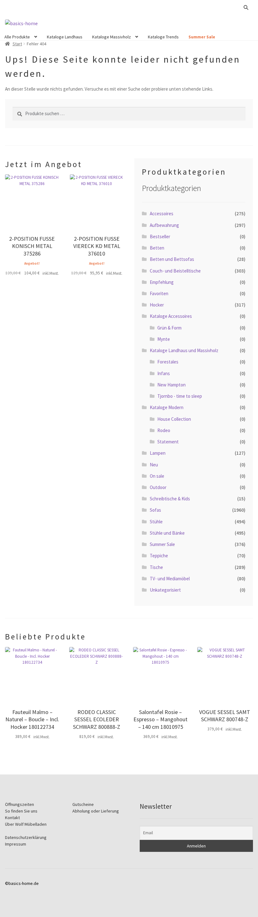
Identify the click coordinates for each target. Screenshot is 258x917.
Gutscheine (83, 804)
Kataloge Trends (163, 37)
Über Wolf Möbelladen (26, 824)
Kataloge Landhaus (64, 37)
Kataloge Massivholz (111, 37)
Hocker (157, 305)
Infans (163, 373)
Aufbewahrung (164, 225)
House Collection (174, 419)
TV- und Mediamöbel (170, 579)
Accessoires (161, 214)
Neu (154, 465)
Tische (156, 567)
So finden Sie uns (21, 811)
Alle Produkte (17, 37)
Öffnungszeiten (19, 804)
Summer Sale (201, 37)
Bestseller (160, 236)
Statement (168, 442)
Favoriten (159, 293)
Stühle (156, 522)
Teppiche (159, 556)
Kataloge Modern (166, 407)
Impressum (15, 844)
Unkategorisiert (165, 590)
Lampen (157, 453)
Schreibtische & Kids (170, 499)
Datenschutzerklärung (26, 837)
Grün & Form (169, 328)
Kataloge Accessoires (171, 316)
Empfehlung (162, 282)
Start (17, 44)
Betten (157, 248)
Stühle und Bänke (167, 533)
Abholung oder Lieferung (95, 811)
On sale (157, 476)
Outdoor (158, 487)
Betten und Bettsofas (172, 259)
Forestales (167, 362)
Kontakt (12, 817)
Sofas (155, 510)
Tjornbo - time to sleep (179, 396)
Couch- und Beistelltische (175, 271)
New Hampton (171, 385)
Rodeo (163, 430)
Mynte (163, 339)
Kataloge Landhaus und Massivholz (184, 350)
